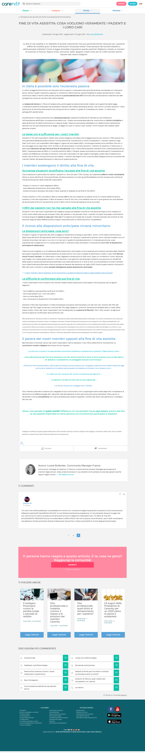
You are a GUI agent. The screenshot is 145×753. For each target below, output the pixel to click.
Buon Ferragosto (31, 680)
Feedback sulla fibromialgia (35, 665)
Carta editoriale (54, 712)
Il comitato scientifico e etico (29, 721)
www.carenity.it (49, 732)
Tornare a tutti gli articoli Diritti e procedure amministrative (45, 17)
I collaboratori (24, 719)
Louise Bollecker (96, 34)
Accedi (133, 4)
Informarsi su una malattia (84, 714)
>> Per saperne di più (65, 474)
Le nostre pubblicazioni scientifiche (31, 723)
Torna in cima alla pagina (116, 695)
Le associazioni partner (27, 717)
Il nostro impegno (25, 725)
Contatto (52, 721)
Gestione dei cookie (55, 719)
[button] (27, 11)
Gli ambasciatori (25, 716)
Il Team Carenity (25, 714)
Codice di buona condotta (57, 714)
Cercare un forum (81, 712)
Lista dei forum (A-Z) (82, 716)
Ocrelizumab (29, 658)
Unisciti (121, 4)
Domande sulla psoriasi (85, 665)
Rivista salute (80, 710)
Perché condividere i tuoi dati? (29, 712)
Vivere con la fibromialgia (85, 658)
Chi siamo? (23, 710)
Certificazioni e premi (56, 710)
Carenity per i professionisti (57, 723)
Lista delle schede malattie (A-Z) (86, 717)
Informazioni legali (55, 716)
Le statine (79, 687)
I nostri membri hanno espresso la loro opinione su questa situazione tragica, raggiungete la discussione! (68, 273)
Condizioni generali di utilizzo (58, 717)
